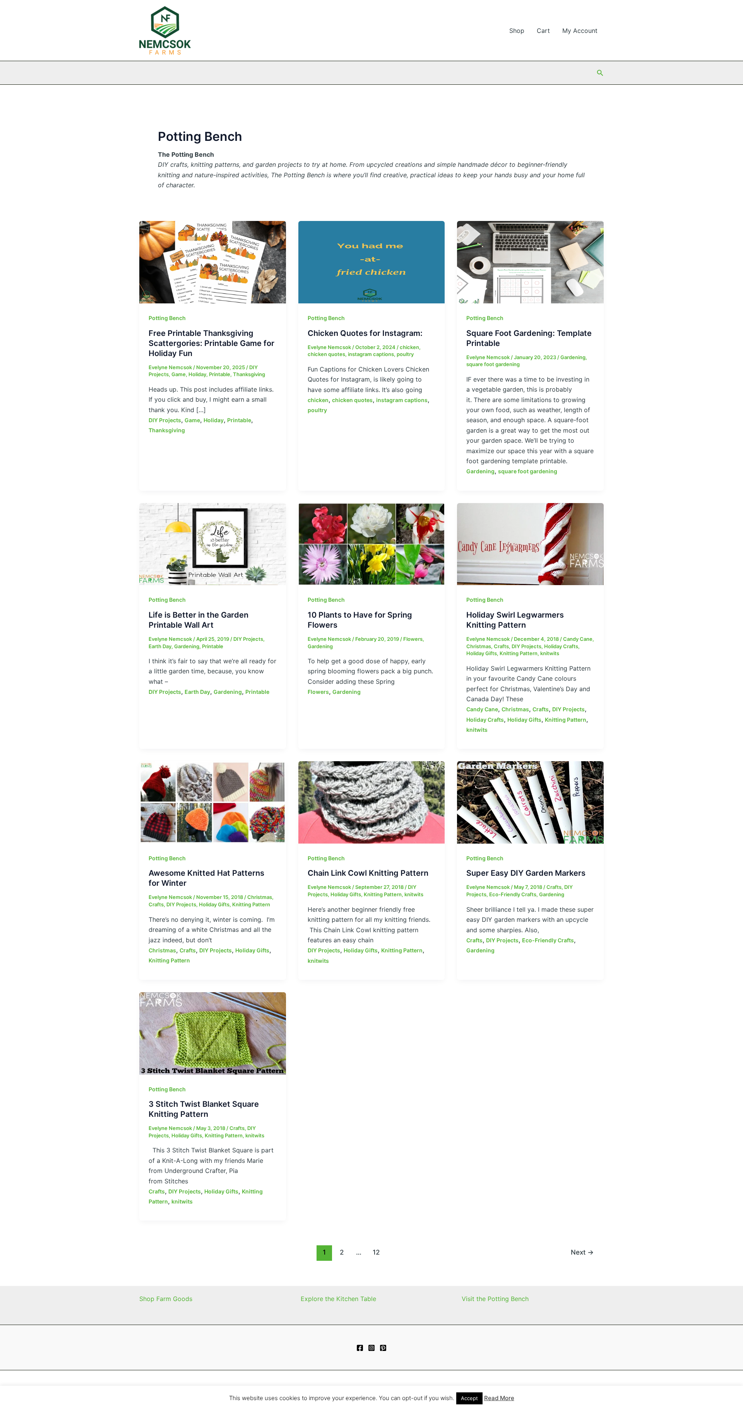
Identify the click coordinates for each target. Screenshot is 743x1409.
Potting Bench (167, 318)
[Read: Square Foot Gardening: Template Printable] (530, 261)
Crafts (501, 646)
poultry (405, 354)
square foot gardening (493, 364)
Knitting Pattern (519, 653)
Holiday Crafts (561, 646)
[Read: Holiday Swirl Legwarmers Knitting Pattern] (530, 543)
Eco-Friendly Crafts (512, 894)
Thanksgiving (249, 374)
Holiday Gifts (481, 653)
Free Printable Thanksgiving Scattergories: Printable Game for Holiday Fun (211, 343)
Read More (499, 1398)
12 (376, 1252)
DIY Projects (165, 420)
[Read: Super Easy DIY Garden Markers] (530, 802)
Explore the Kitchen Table (338, 1299)
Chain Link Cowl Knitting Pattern (368, 873)
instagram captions (371, 354)
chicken (409, 347)
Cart (543, 30)
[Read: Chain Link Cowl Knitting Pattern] (371, 802)
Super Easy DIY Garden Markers (525, 873)
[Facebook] (359, 1347)
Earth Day (160, 646)
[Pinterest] (383, 1347)
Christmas (478, 646)
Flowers (413, 639)
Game (178, 374)
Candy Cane (577, 639)
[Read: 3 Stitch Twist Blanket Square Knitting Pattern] (212, 1033)
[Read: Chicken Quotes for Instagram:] (371, 261)
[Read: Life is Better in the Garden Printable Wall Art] (212, 543)
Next (582, 1252)
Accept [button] (469, 1398)
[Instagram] (371, 1347)
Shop (516, 30)
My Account (579, 30)
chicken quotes (326, 354)
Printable (219, 374)
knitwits (549, 653)
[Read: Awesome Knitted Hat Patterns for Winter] (212, 802)
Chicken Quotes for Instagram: (365, 333)
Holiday (197, 374)
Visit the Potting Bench (495, 1299)
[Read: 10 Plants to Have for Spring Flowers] (371, 543)
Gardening (572, 357)
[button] (600, 73)
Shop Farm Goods (165, 1299)
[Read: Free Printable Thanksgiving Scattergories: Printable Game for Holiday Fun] (212, 261)
